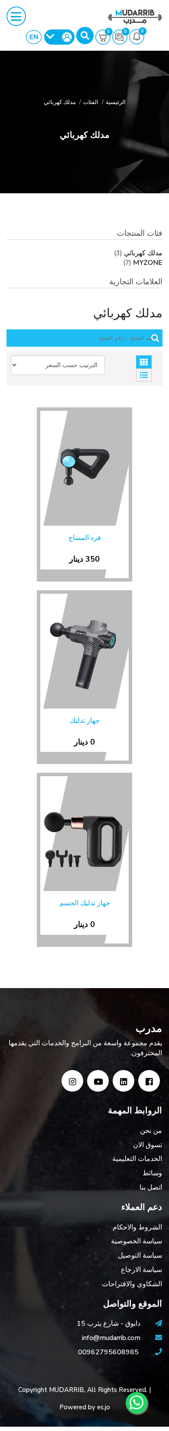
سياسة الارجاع (141, 1270)
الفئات (90, 102)
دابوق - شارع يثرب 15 (109, 1323)
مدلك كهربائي (143, 253)
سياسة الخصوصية (136, 1241)
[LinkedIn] (123, 1081)
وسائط (152, 1173)
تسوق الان (147, 1145)
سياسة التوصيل (140, 1255)
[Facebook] (149, 1081)
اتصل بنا (151, 1187)
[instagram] (72, 1081)
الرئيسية (116, 102)
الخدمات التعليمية (137, 1159)
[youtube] (98, 1081)
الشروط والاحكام (137, 1227)
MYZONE (147, 262)
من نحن (151, 1130)
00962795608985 (108, 1352)
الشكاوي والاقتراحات (132, 1284)
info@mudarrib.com (112, 1338)
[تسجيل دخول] (59, 37)
